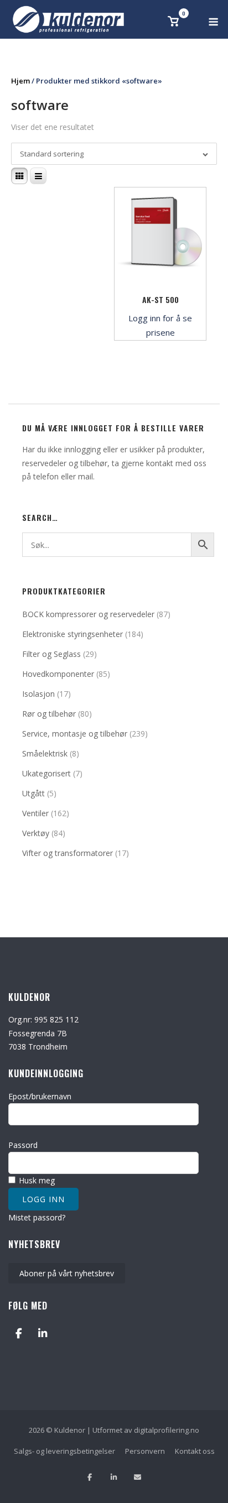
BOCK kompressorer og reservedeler (88, 614)
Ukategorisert (46, 773)
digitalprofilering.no (166, 1430)
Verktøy (35, 833)
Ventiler (35, 813)
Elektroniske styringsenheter (72, 634)
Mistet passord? (36, 1217)
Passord (23, 1145)
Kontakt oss (195, 1451)
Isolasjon (38, 693)
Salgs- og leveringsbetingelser (64, 1451)
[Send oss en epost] (137, 1477)
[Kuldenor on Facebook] (18, 1333)
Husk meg (36, 1180)
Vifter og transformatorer (67, 853)
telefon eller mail (63, 476)
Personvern (145, 1451)
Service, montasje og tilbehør (74, 733)
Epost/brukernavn (39, 1096)
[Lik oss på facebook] (90, 1477)
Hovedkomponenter (58, 674)
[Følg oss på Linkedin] (114, 1477)
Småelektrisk (45, 753)
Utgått (33, 793)
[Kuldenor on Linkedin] (42, 1333)
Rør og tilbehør (49, 713)
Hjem (20, 81)
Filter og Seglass (51, 654)
